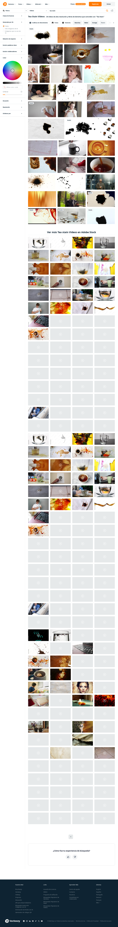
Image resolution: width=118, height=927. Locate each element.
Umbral (5, 92)
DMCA (45, 892)
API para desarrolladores (23, 903)
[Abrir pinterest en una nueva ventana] (33, 921)
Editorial (38, 4)
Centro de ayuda (74, 889)
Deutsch (98, 897)
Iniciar (109, 4)
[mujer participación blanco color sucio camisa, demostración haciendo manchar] (42, 109)
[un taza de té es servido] (101, 148)
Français (98, 900)
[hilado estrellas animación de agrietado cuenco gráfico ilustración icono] (107, 54)
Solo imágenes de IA (11, 29)
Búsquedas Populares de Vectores (51, 898)
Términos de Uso (80, 921)
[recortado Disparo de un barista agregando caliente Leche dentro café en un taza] (45, 54)
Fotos (20, 4)
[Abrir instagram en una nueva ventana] (27, 921)
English (98, 889)
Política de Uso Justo (105, 921)
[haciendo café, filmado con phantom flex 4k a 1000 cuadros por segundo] (42, 165)
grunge (94, 23)
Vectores (11, 4)
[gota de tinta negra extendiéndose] (101, 216)
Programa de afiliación (50, 895)
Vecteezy (18, 892)
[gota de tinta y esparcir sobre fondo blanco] (84, 129)
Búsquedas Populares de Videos (51, 906)
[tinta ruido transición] (42, 35)
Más (46, 4)
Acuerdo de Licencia (49, 889)
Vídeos (28, 4)
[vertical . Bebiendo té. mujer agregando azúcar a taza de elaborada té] (45, 74)
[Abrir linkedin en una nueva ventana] (30, 921)
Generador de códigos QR (23, 912)
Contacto (72, 892)
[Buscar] (107, 11)
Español (98, 892)
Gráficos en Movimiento (40, 23)
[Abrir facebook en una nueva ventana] (24, 921)
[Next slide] (112, 23)
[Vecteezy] (5, 4)
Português (99, 895)
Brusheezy (18, 889)
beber (86, 23)
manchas (77, 23)
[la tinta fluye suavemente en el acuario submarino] (99, 74)
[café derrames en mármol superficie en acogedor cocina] (101, 35)
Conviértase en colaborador (74, 898)
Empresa (18, 897)
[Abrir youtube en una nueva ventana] (42, 921)
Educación (18, 900)
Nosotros (72, 895)
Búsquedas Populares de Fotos (51, 902)
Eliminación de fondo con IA (24, 910)
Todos (7, 26)
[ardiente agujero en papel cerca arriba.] (101, 199)
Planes (73, 4)
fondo (103, 23)
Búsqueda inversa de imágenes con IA (22, 906)
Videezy (17, 895)
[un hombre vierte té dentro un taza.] (72, 148)
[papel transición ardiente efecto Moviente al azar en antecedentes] (46, 129)
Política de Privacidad (93, 921)
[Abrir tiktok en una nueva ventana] (36, 921)
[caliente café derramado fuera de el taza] (81, 54)
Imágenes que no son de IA (13, 32)
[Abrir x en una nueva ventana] (39, 921)
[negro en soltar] (72, 92)
